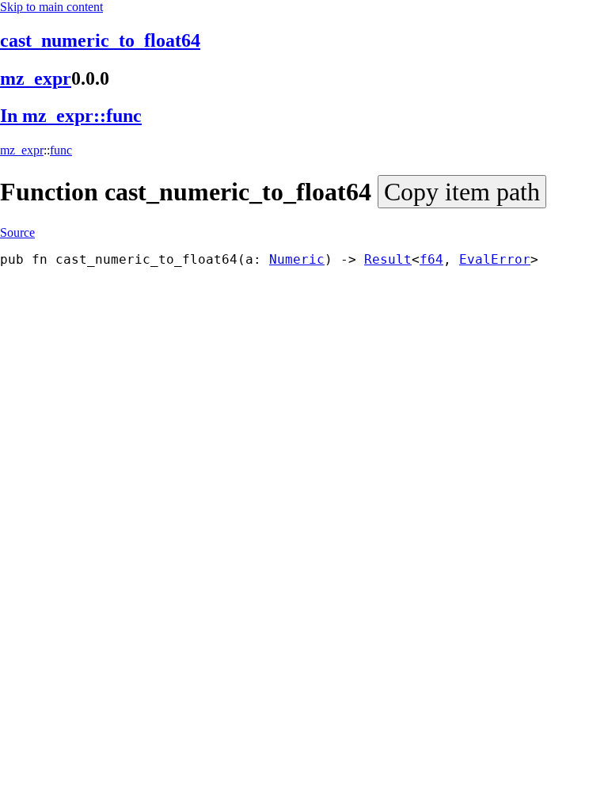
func (61, 150)
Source (17, 232)
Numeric (297, 259)
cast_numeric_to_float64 (100, 40)
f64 (431, 259)
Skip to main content (51, 6)
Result (388, 259)
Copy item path (462, 191)
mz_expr (35, 78)
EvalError (494, 259)
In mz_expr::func (71, 115)
